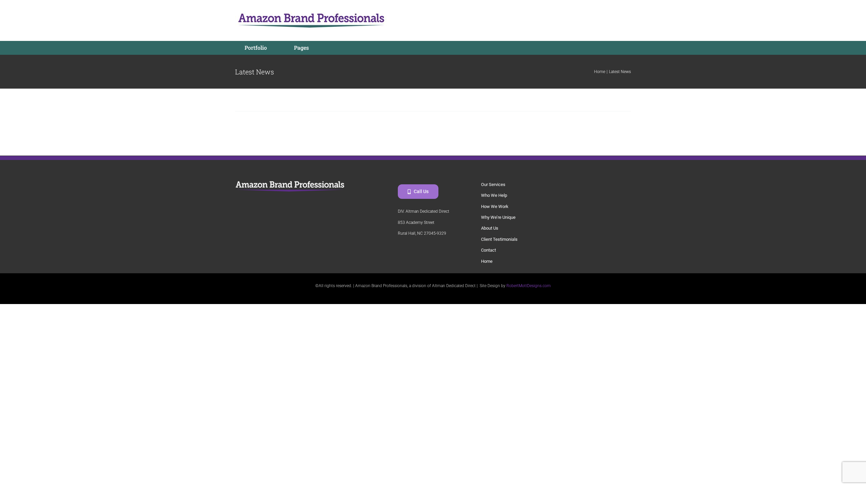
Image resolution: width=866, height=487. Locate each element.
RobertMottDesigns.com (528, 285)
